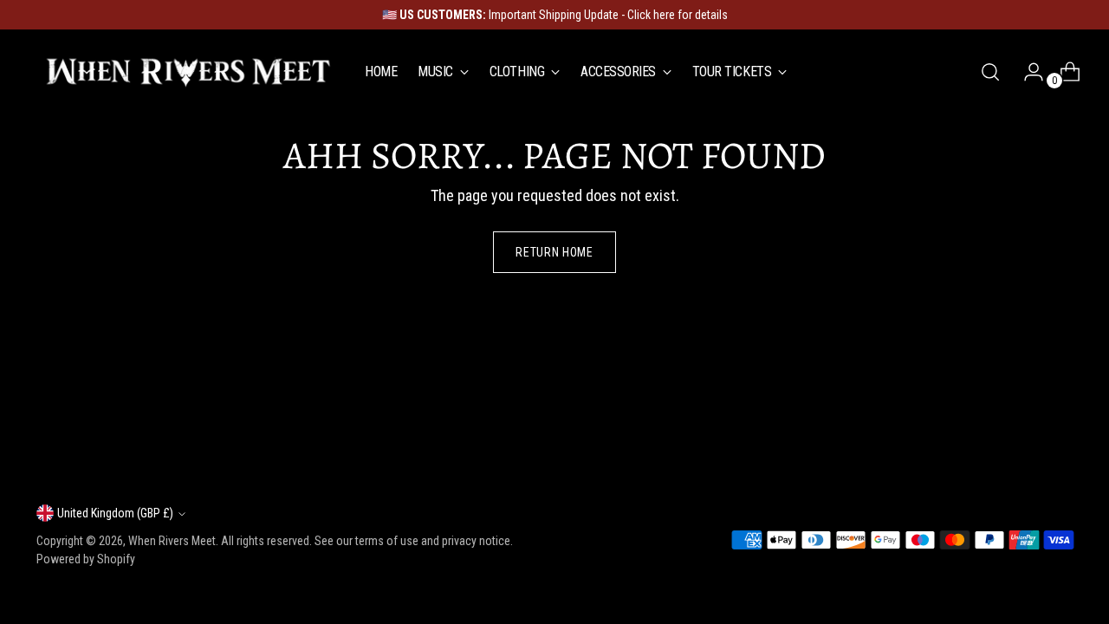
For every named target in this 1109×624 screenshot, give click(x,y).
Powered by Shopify (85, 559)
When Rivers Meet (172, 541)
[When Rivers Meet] (188, 72)
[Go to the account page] (1026, 72)
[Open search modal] (990, 72)
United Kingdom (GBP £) (115, 513)
